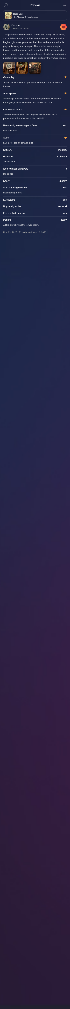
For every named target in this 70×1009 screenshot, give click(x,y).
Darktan (15, 25)
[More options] (65, 5)
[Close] (6, 5)
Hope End (17, 14)
